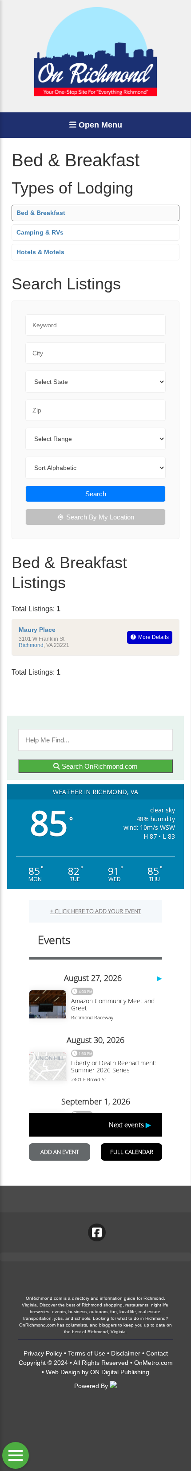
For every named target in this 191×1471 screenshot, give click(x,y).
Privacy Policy (43, 1353)
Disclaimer (125, 1353)
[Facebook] (97, 1232)
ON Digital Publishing (119, 1372)
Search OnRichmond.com (99, 766)
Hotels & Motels (40, 251)
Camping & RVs (40, 232)
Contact (157, 1353)
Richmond (31, 645)
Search (95, 494)
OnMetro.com (153, 1362)
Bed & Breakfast (40, 212)
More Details (153, 637)
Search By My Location (100, 517)
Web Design (63, 1372)
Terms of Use (86, 1353)
